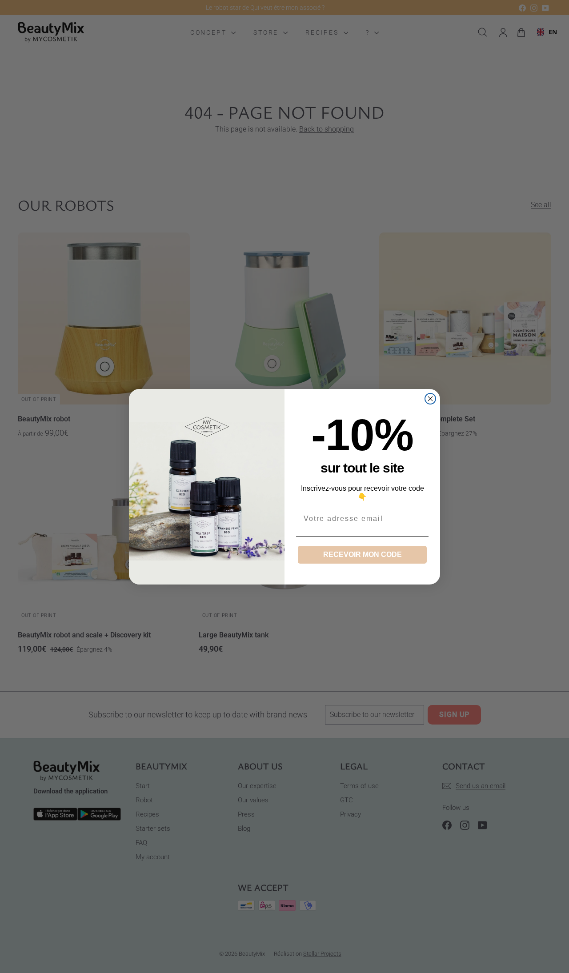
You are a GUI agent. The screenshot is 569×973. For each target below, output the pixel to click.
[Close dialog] (430, 398)
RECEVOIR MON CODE (362, 554)
